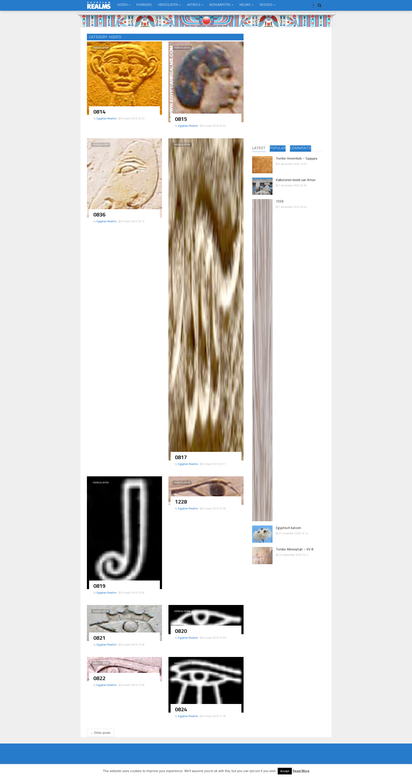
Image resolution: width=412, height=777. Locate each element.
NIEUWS (245, 4)
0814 (99, 111)
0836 (99, 214)
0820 (181, 631)
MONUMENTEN (220, 4)
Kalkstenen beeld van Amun (295, 180)
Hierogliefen (101, 48)
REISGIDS (266, 4)
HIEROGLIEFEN (168, 4)
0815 (181, 119)
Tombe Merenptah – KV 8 (294, 549)
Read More (301, 771)
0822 (99, 678)
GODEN (122, 4)
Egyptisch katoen (288, 527)
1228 (181, 501)
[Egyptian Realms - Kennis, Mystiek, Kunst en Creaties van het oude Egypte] (99, 5)
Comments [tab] (300, 148)
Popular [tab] (278, 148)
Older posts (100, 732)
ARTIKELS (194, 4)
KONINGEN (143, 4)
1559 (279, 201)
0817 (181, 457)
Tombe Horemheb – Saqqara (296, 158)
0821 (99, 637)
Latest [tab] (258, 148)
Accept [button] (284, 771)
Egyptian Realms (107, 118)
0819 (99, 585)
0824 (181, 709)
